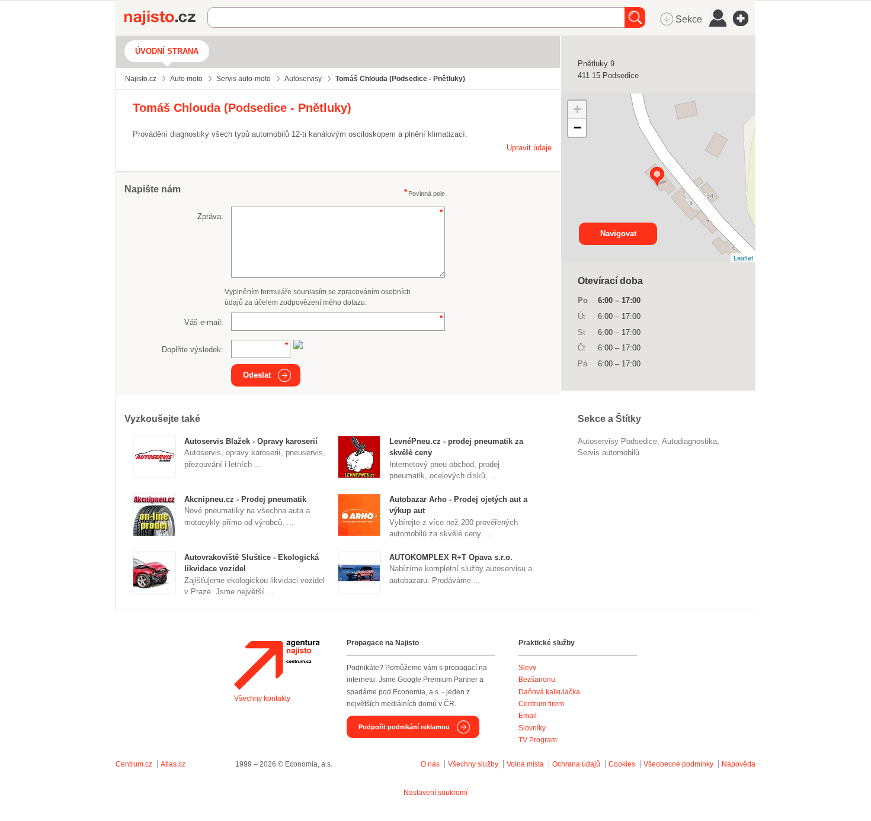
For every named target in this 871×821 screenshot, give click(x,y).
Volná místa (525, 764)
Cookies (622, 764)
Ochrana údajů (576, 764)
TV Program (537, 740)
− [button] (577, 127)
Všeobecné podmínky (678, 764)
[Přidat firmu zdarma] (744, 18)
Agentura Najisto (276, 665)
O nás (430, 764)
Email (527, 715)
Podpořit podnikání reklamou (404, 726)
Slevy (527, 668)
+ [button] (577, 109)
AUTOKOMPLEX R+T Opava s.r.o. (451, 557)
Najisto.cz (165, 18)
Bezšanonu (536, 679)
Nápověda (738, 764)
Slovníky (532, 728)
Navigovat (618, 233)
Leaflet (743, 257)
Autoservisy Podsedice (617, 441)
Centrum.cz (134, 764)
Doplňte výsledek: (192, 349)
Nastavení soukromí (435, 792)
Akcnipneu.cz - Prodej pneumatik (245, 499)
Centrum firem (541, 704)
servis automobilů (608, 452)
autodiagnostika (689, 441)
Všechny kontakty (262, 698)
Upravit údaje (529, 147)
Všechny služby (474, 764)
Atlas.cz (173, 764)
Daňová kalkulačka (549, 692)
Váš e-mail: (203, 322)
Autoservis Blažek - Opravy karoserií (251, 441)
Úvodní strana (166, 51)
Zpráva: (210, 216)
